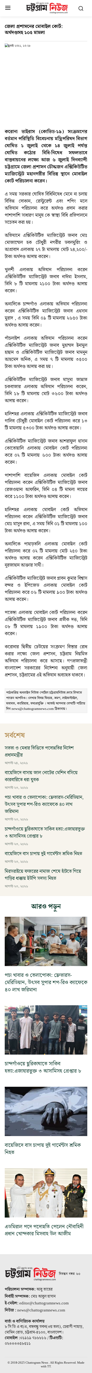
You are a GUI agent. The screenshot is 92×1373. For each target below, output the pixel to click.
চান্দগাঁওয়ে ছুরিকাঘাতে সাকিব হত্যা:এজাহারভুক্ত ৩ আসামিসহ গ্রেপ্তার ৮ (45, 832)
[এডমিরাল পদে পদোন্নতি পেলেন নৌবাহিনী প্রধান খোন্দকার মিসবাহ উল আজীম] (46, 1193)
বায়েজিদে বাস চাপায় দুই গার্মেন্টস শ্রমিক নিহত (43, 854)
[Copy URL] (9, 55)
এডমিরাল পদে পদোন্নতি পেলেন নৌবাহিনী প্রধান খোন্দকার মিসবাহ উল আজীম (44, 1230)
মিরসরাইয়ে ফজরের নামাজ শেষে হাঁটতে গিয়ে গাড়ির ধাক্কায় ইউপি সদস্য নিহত (43, 875)
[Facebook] (20, 55)
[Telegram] (42, 55)
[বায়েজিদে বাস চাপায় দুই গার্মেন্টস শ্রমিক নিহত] (46, 1111)
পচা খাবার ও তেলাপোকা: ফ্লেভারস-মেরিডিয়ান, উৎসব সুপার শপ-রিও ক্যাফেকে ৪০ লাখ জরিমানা (44, 804)
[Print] (53, 55)
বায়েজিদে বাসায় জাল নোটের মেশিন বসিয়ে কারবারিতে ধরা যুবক (41, 776)
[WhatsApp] (31, 55)
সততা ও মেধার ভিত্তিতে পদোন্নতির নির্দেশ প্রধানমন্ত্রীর (39, 751)
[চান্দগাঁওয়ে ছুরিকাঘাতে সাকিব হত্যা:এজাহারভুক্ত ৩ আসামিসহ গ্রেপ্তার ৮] (46, 1030)
